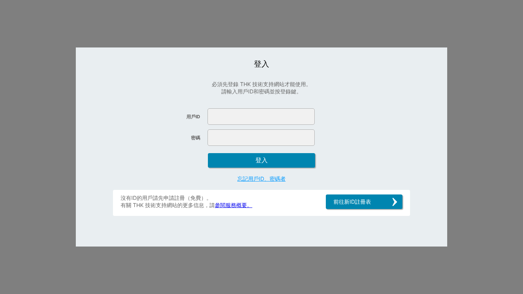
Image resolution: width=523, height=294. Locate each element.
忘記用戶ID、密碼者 (261, 178)
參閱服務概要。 (233, 205)
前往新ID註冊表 (352, 201)
